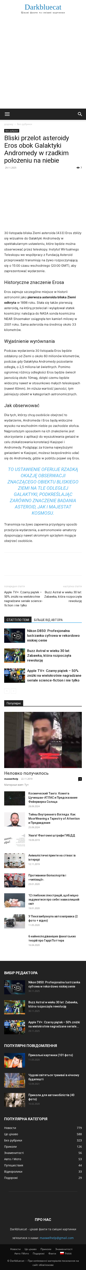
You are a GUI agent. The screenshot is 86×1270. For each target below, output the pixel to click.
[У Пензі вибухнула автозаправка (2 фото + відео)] (14, 921)
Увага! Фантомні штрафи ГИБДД (51, 835)
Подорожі (38, 1253)
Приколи (45, 1249)
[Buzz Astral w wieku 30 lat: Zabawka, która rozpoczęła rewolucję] (14, 655)
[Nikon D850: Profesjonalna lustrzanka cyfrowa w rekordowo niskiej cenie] (14, 635)
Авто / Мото (21, 1253)
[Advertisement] (43, 64)
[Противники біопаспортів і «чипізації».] (14, 880)
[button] (7, 114)
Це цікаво (31, 1249)
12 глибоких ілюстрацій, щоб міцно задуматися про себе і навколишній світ (53, 899)
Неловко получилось (26, 773)
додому (8, 124)
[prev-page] (6, 691)
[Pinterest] (27, 177)
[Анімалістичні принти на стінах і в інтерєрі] (14, 860)
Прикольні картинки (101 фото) (50, 1055)
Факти (52, 1253)
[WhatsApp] (37, 177)
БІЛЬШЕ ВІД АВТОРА (48, 620)
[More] (47, 177)
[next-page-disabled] (13, 691)
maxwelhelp (11, 778)
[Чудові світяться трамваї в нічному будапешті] (14, 1080)
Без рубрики (24, 124)
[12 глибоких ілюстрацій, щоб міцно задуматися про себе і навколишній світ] (14, 900)
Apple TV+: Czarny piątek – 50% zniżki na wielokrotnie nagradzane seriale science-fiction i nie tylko (23, 598)
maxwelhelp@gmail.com (57, 1238)
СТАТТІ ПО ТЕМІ (18, 620)
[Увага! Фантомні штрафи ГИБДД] (14, 840)
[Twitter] (18, 177)
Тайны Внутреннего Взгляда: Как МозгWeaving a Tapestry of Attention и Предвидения (54, 818)
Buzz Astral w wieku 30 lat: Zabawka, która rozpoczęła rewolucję (63, 596)
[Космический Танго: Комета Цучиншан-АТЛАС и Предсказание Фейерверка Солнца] (14, 798)
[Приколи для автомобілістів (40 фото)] (14, 1100)
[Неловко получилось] (43, 740)
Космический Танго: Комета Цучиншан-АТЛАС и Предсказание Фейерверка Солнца (52, 797)
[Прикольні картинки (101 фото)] (14, 1060)
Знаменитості (63, 1249)
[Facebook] (8, 177)
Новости (15, 1249)
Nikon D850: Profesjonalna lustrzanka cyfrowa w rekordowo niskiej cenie (53, 635)
